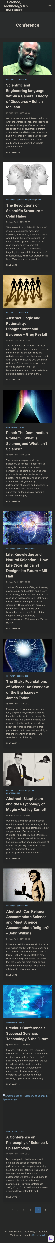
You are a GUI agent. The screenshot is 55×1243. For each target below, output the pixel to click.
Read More (13, 152)
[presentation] (27, 58)
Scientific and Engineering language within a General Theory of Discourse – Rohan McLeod (27, 96)
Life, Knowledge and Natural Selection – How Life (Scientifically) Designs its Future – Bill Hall (27, 565)
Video (38, 200)
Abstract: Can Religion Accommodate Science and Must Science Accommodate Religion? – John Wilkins (27, 922)
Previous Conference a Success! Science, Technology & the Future (27, 1033)
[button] (51, 1238)
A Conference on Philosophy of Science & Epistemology (27, 1142)
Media (32, 200)
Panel (21, 427)
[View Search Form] (27, 6)
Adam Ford (13, 113)
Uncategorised (13, 793)
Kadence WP (39, 1235)
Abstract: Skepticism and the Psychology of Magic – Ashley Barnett (26, 804)
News (31, 791)
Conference (22, 80)
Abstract (10, 80)
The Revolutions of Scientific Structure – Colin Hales (24, 210)
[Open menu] (49, 6)
